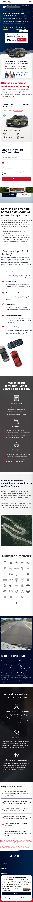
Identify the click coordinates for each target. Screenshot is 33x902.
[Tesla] (28, 597)
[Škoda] (28, 579)
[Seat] (10, 562)
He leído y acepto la (15, 175)
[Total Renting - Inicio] (6, 2)
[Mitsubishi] (22, 591)
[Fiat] (28, 574)
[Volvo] (16, 591)
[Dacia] (5, 579)
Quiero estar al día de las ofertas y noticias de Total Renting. (16, 172)
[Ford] (16, 568)
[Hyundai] (10, 574)
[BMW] (28, 562)
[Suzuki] (10, 597)
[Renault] (28, 568)
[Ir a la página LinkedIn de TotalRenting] (18, 856)
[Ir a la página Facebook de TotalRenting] (11, 856)
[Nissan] (16, 574)
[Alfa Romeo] (16, 579)
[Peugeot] (5, 568)
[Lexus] (10, 585)
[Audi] (22, 562)
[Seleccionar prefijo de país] (4, 163)
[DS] (22, 579)
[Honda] (28, 591)
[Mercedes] (5, 562)
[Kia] (10, 579)
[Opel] (22, 574)
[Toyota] (22, 568)
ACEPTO (16, 893)
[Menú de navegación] (30, 2)
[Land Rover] (22, 585)
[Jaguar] (16, 597)
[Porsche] (22, 597)
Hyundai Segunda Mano (25, 7)
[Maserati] (16, 602)
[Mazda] (28, 585)
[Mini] (5, 574)
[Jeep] (16, 585)
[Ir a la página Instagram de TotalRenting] (14, 856)
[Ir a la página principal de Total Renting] (4, 7)
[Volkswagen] (16, 562)
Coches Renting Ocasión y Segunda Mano (12, 7)
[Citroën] (10, 568)
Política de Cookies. (7, 890)
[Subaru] (5, 591)
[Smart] (5, 585)
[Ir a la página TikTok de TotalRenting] (21, 856)
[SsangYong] (10, 591)
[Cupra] (5, 597)
